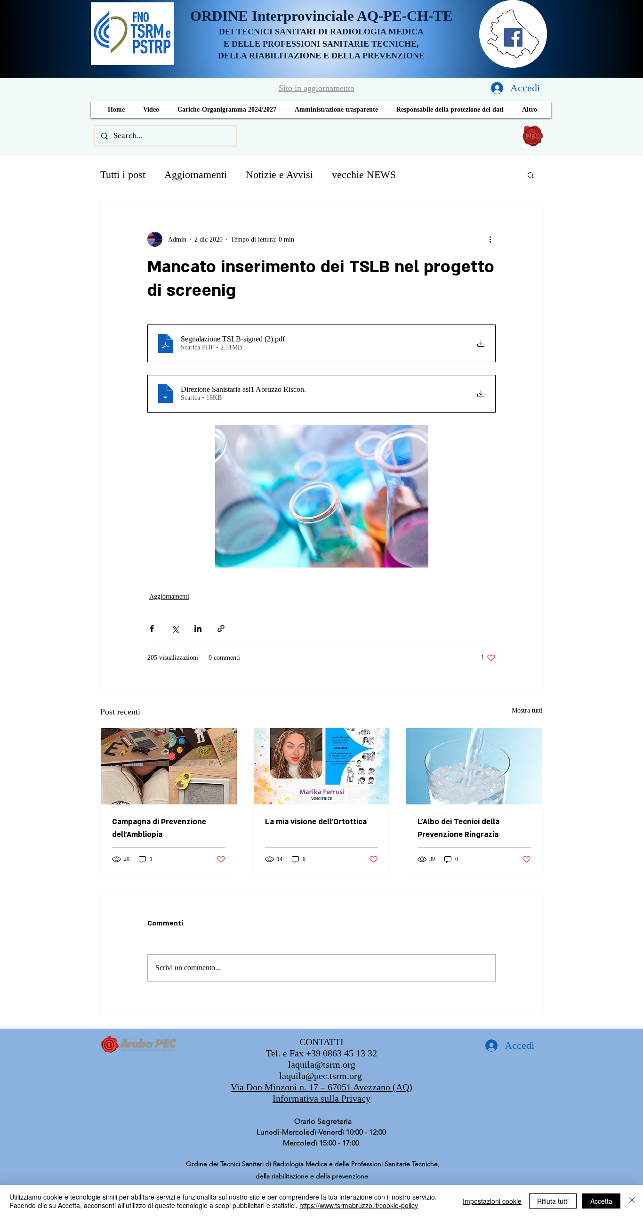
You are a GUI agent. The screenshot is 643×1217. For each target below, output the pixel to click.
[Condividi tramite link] (221, 628)
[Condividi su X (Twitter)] (174, 628)
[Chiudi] (631, 1201)
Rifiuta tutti (553, 1201)
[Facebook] (513, 37)
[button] (530, 174)
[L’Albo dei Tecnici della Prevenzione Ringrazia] (474, 766)
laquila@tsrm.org (321, 1064)
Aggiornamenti (195, 174)
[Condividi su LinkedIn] (197, 628)
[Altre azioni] (490, 239)
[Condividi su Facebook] (151, 628)
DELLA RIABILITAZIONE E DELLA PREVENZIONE (321, 55)
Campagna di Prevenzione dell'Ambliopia (159, 828)
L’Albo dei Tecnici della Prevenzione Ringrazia (458, 828)
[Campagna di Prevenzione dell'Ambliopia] (169, 766)
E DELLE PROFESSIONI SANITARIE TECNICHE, (321, 44)
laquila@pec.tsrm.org (320, 1076)
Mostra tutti (527, 710)
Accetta (601, 1201)
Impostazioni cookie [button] (492, 1201)
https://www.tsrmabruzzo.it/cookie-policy (358, 1205)
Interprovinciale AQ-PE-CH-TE (352, 16)
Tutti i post (122, 174)
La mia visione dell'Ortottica (316, 822)
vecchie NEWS (364, 174)
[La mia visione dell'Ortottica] (322, 766)
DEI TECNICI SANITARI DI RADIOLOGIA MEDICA (321, 31)
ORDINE (221, 16)
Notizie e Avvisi (279, 174)
